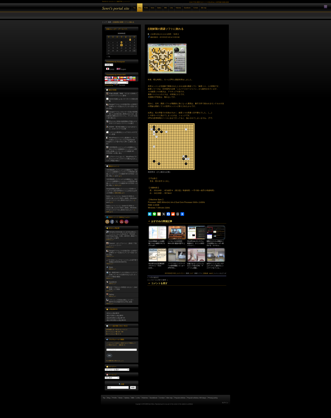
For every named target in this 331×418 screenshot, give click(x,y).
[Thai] (115, 80)
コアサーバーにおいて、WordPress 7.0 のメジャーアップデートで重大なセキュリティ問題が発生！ (121, 158)
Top (134, 8)
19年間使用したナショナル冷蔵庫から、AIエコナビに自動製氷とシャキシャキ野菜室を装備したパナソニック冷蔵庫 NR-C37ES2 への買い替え (121, 150)
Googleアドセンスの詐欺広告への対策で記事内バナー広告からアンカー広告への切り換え (121, 106)
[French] (112, 77)
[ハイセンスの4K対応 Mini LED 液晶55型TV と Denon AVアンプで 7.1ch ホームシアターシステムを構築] (177, 239)
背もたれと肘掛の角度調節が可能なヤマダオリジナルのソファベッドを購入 (123, 122)
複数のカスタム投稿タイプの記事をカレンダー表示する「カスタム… (215, 243)
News (152, 8)
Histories (178, 8)
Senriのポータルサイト (130, 10)
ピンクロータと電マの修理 (157, 280)
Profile (146, 8)
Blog (139, 8)
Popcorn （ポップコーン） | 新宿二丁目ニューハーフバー (123, 244)
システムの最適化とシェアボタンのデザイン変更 (123, 133)
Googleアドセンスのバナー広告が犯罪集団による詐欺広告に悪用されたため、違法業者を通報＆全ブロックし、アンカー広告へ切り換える (121, 115)
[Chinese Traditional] (131, 80)
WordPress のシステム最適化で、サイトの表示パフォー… (195, 243)
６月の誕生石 (153, 277)
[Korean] (131, 77)
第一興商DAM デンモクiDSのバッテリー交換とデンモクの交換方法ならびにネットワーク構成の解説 (121, 274)
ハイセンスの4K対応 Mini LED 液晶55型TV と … (176, 243)
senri (116, 176)
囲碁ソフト (198, 273)
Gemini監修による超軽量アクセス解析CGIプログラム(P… (156, 243)
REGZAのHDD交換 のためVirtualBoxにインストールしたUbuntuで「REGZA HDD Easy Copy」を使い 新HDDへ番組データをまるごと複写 (121, 235)
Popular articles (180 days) (196, 398)
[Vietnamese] (124, 80)
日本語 (112, 69)
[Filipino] (118, 80)
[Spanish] (121, 77)
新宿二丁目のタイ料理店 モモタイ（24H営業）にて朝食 (123, 288)
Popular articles (179, 398)
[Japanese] (106, 77)
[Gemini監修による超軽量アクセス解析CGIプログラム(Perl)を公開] (157, 239)
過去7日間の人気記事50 (115, 315)
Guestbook (187, 8)
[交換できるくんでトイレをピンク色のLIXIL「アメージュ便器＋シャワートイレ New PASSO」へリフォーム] (196, 261)
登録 (109, 355)
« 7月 (108, 56)
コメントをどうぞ (220, 273)
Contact (195, 8)
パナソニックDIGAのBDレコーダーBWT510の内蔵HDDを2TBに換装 (121, 301)
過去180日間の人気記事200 (116, 320)
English (123, 69)
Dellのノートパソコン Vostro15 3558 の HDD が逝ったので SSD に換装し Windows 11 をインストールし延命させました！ (121, 198)
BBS (165, 8)
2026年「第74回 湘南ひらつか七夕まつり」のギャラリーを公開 (123, 128)
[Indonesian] (121, 80)
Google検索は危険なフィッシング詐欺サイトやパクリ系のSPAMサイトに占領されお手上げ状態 (121, 190)
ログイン (225, 402)
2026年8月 (121, 33)
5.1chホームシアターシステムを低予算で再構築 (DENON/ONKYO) (123, 261)
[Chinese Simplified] (134, 80)
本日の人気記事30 (113, 313)
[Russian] (127, 80)
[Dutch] (124, 77)
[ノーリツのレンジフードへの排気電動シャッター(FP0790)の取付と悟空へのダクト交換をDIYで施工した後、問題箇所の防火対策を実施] (177, 261)
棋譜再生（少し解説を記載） (159, 172)
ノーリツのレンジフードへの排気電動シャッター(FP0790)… (176, 265)
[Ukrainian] (134, 77)
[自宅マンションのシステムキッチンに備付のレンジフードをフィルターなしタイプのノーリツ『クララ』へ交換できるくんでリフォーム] (216, 261)
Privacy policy (213, 398)
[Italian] (118, 77)
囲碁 (187, 273)
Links (171, 8)
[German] (115, 77)
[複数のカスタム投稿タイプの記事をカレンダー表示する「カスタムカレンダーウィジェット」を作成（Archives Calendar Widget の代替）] (216, 239)
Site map (203, 8)
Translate (122, 85)
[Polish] (106, 80)
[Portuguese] (127, 77)
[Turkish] (112, 80)
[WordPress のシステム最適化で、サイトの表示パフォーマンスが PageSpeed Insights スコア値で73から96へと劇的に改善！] (196, 239)
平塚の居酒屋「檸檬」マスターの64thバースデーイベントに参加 (123, 94)
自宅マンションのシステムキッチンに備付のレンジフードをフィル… (215, 265)
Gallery (159, 8)
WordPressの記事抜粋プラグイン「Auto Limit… (156, 265)
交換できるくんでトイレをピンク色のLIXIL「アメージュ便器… (195, 265)
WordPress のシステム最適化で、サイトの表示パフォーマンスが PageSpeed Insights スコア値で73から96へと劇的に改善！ (121, 140)
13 (121, 45)
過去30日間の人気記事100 (116, 318)
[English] (109, 77)
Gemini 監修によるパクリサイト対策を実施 (123, 100)
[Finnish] (109, 80)
